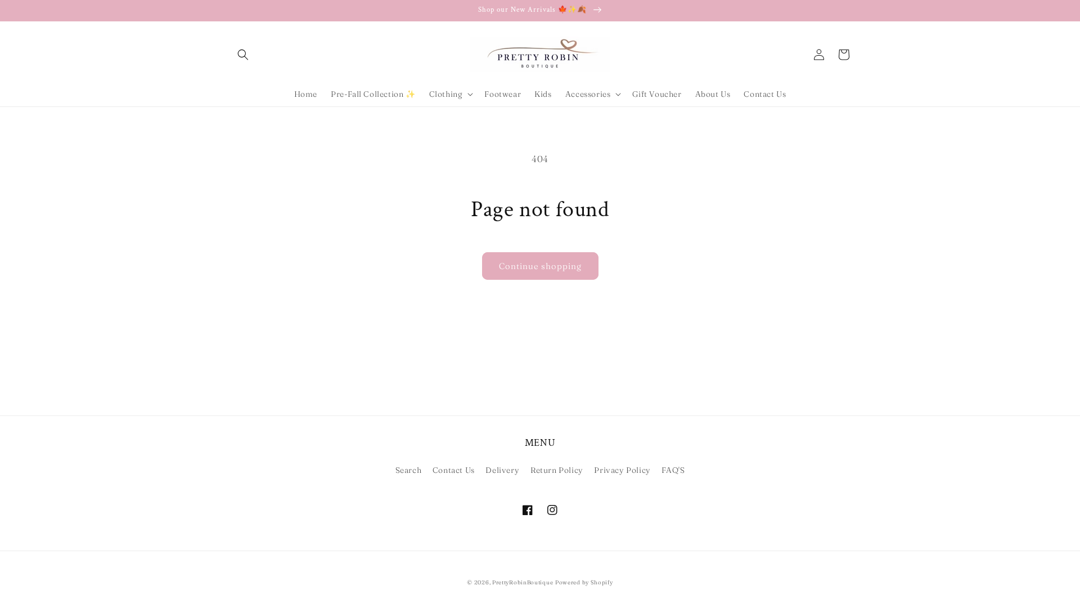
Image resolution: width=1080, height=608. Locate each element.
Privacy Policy (622, 470)
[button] (243, 54)
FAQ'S (673, 470)
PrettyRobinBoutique (522, 582)
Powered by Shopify (584, 582)
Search (408, 470)
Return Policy (556, 470)
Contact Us (454, 470)
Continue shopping (540, 266)
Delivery (502, 470)
